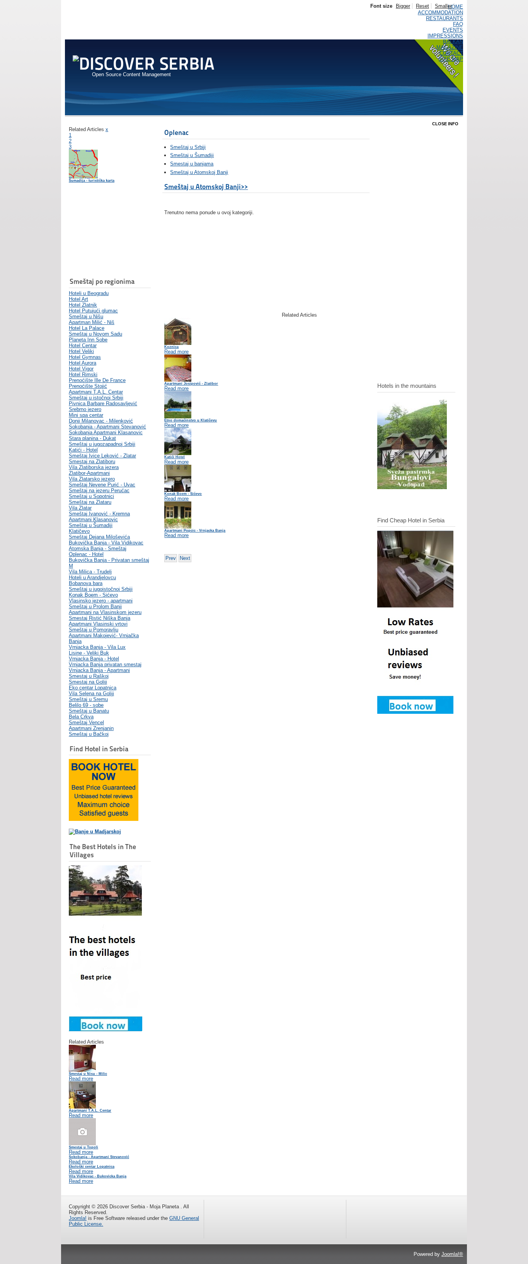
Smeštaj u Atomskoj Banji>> (206, 187)
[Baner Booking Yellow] (103, 819)
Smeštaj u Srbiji (188, 147)
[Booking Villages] (105, 1029)
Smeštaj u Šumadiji (192, 155)
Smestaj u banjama (191, 164)
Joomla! (78, 1218)
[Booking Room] (415, 712)
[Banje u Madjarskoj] (95, 831)
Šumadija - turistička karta (91, 181)
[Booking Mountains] (412, 487)
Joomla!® (452, 1254)
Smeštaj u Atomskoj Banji (199, 172)
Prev (170, 558)
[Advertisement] (107, 231)
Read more (81, 1078)
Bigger (403, 6)
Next (185, 558)
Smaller (443, 6)
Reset (422, 6)
